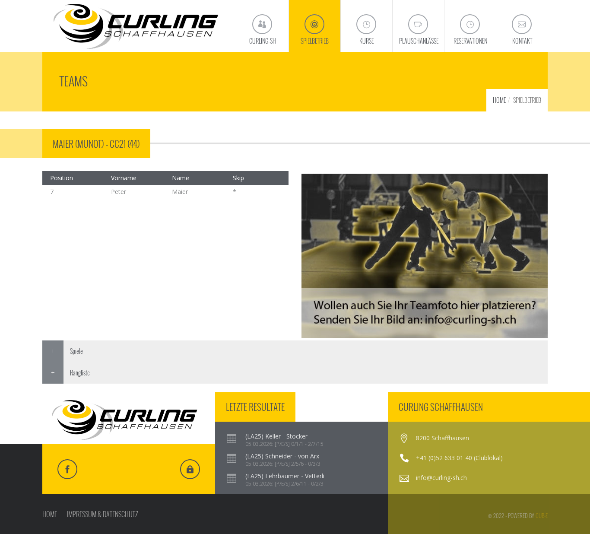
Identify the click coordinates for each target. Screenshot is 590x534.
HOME (499, 100)
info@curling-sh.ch (441, 478)
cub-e (542, 515)
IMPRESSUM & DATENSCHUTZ (102, 514)
